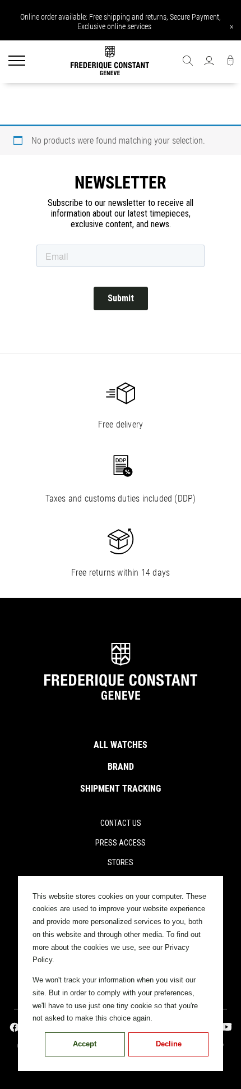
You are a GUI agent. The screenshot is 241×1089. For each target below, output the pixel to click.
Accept (84, 1044)
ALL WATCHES (120, 744)
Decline (169, 1044)
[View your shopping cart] (230, 61)
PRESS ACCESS (120, 842)
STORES (120, 862)
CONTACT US (120, 823)
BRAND (121, 766)
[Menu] (17, 61)
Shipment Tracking (120, 788)
